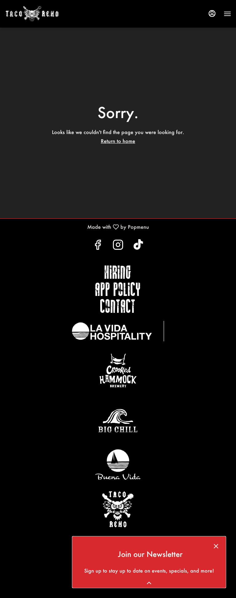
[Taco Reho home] (51, 13)
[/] (118, 331)
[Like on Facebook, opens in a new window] (97, 246)
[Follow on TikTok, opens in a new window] (138, 246)
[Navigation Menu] (227, 14)
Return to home (118, 141)
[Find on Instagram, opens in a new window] (118, 246)
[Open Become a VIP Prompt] (149, 583)
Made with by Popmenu (77, 227)
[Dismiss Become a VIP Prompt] (216, 546)
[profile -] (212, 13)
